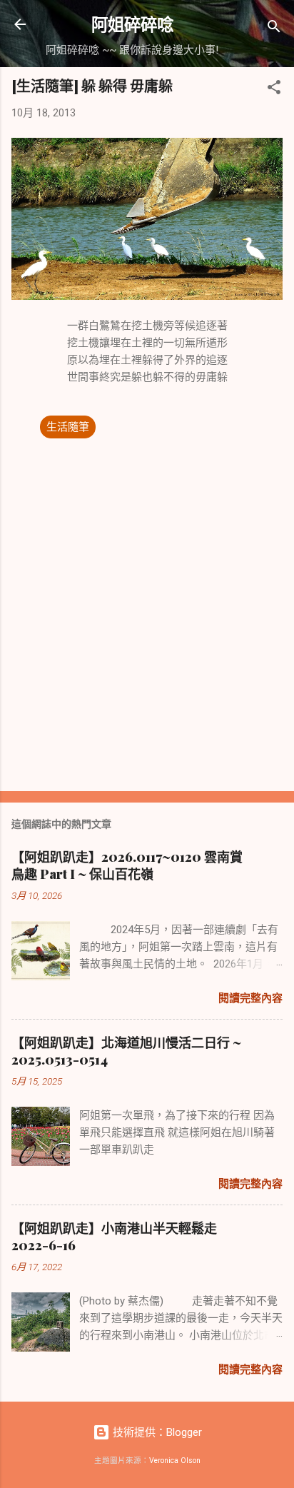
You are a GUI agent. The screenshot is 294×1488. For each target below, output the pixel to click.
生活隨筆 (67, 427)
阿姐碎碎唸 (132, 24)
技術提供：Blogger (156, 1432)
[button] (274, 90)
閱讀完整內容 (250, 998)
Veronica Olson (175, 1460)
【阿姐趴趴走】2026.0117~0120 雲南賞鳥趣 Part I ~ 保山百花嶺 (127, 865)
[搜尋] (274, 29)
